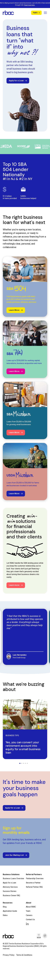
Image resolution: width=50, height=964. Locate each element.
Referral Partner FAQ (34, 887)
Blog (5, 907)
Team (28, 911)
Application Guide (10, 911)
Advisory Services (10, 887)
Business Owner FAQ (11, 895)
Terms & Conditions (24, 955)
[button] (45, 13)
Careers (29, 915)
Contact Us (30, 919)
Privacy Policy (8, 955)
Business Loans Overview (13, 878)
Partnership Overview (34, 878)
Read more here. (29, 5)
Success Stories (9, 891)
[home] (8, 12)
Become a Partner (33, 883)
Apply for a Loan (9, 883)
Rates (5, 915)
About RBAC (31, 907)
